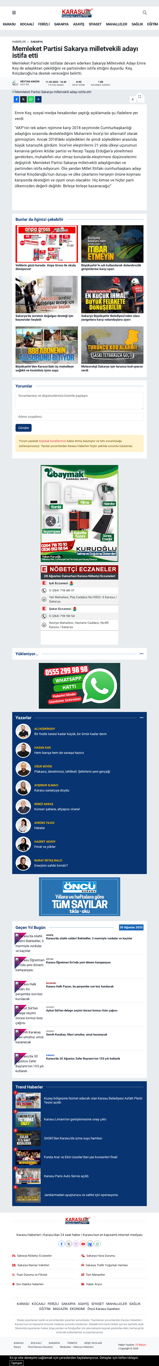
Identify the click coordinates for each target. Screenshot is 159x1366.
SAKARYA (61, 24)
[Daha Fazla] (38, 99)
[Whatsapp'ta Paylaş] (31, 99)
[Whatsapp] (97, 1244)
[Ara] (145, 13)
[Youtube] (83, 1244)
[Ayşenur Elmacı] (23, 788)
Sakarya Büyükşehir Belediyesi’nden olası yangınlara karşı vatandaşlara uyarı (110, 317)
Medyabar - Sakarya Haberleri (76, 1346)
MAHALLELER (116, 24)
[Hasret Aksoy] (23, 844)
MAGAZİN (60, 1309)
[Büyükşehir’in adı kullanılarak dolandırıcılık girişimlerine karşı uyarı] (112, 244)
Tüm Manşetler (95, 1274)
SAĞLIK (137, 24)
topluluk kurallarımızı (53, 441)
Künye (17, 1346)
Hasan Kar (42, 747)
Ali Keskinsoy (44, 729)
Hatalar (39, 828)
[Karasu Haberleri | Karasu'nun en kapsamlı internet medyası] (79, 12)
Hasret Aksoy (44, 841)
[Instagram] (76, 1244)
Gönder (23, 428)
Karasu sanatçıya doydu (51, 790)
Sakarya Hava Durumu (100, 1255)
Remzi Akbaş (43, 804)
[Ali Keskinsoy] (23, 731)
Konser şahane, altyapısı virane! (57, 809)
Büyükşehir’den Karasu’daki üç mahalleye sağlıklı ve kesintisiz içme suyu (45, 368)
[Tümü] (141, 654)
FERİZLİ (43, 24)
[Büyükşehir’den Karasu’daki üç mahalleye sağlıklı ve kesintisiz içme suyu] (47, 345)
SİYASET (95, 24)
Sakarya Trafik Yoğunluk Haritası (107, 1265)
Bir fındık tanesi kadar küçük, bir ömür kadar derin (70, 734)
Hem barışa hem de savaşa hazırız (59, 753)
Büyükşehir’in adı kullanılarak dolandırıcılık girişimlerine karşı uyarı (111, 267)
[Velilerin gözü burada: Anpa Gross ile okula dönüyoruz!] (47, 244)
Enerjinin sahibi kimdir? (51, 865)
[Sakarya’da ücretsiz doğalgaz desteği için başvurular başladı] (47, 294)
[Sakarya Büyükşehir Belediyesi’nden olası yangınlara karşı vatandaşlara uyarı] (112, 294)
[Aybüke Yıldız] (23, 825)
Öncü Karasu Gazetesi (103, 1309)
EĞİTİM (152, 24)
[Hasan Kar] (23, 750)
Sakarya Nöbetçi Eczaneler (34, 1255)
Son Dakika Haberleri (30, 1284)
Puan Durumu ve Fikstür (32, 1274)
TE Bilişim (140, 1344)
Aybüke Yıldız (44, 823)
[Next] (90, 1244)
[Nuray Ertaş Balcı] (23, 863)
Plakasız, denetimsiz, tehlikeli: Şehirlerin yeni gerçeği (72, 771)
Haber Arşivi (94, 1284)
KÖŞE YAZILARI (93, 1343)
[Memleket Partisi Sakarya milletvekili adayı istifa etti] (79, 92)
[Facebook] (61, 1244)
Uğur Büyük (43, 766)
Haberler (19, 41)
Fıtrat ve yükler (45, 847)
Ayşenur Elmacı (46, 785)
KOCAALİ (27, 24)
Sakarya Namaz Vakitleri (33, 1265)
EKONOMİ (77, 1309)
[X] (69, 1244)
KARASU (9, 24)
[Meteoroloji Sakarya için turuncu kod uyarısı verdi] (112, 345)
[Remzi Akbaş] (23, 806)
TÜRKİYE (72, 1343)
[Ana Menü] (14, 13)
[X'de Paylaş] (23, 99)
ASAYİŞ (78, 24)
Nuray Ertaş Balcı (48, 860)
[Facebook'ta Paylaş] (16, 99)
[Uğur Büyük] (23, 769)
